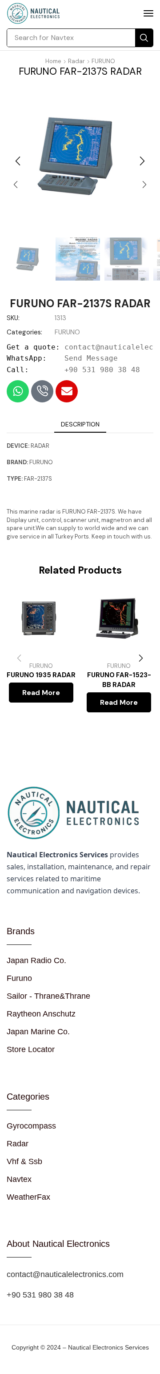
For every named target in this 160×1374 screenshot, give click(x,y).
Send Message (91, 358)
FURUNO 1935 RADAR (41, 675)
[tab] (80, 424)
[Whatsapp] (18, 391)
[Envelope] (67, 391)
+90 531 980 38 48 (102, 370)
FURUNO (103, 61)
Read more (41, 692)
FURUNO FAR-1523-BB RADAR (119, 680)
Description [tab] (80, 424)
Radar (76, 61)
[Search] (144, 38)
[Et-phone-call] (42, 391)
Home (53, 61)
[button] (148, 13)
